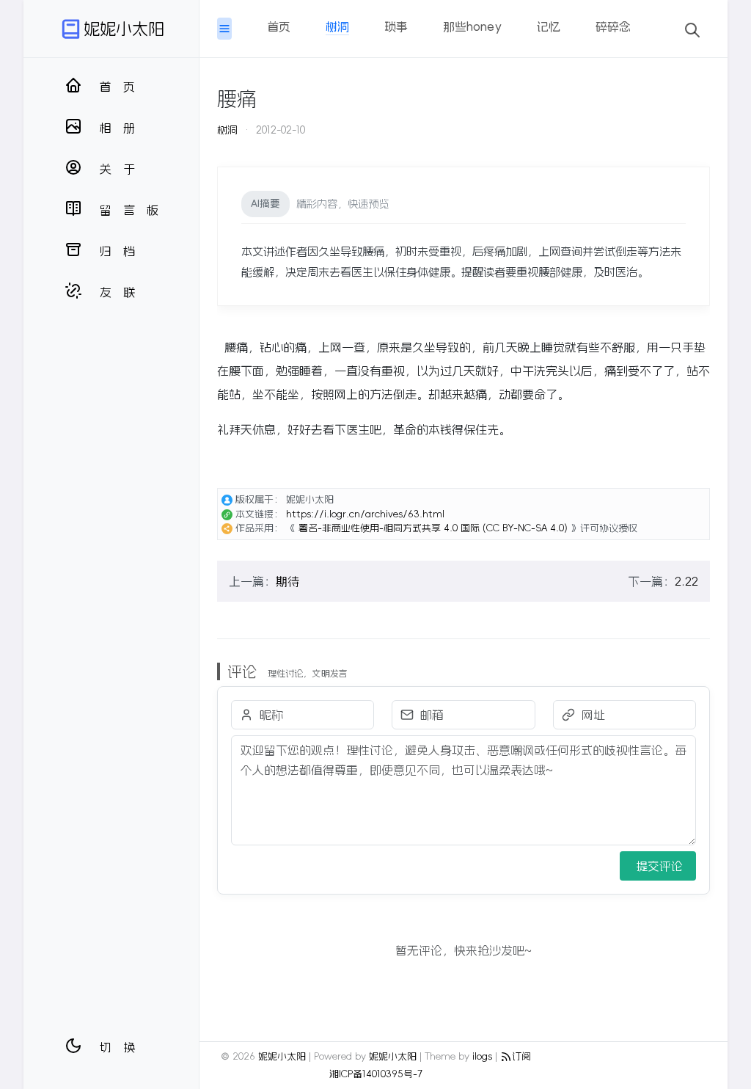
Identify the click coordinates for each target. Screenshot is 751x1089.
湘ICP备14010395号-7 (375, 1074)
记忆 (548, 26)
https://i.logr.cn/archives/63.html (365, 514)
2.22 (686, 581)
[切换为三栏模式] (224, 29)
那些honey (472, 26)
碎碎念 (613, 26)
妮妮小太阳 (124, 29)
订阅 (521, 1056)
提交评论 (659, 866)
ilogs (482, 1056)
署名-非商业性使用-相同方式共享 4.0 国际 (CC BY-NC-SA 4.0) (433, 528)
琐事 (396, 26)
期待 (287, 581)
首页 (278, 26)
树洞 (337, 26)
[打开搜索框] (692, 28)
